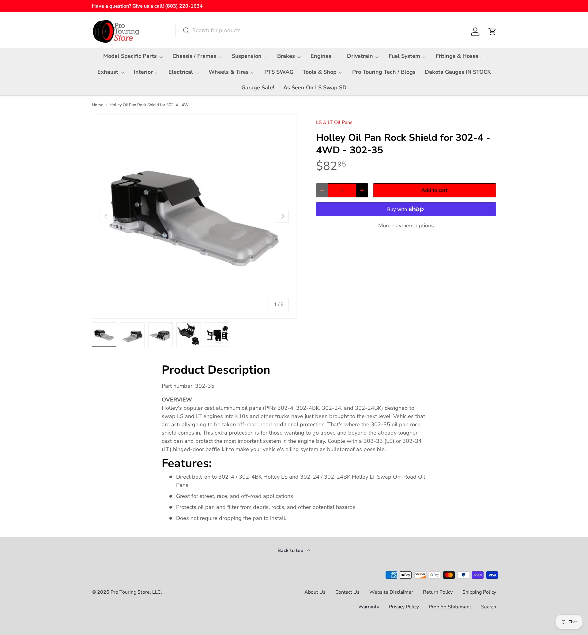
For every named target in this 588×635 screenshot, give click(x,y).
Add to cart (434, 190)
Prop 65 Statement (450, 606)
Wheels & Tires (229, 72)
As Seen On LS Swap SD (315, 87)
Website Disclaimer (391, 592)
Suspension (247, 56)
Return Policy (438, 592)
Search (488, 606)
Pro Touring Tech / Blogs (384, 72)
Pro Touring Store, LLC (136, 592)
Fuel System (404, 56)
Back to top (291, 550)
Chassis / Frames (194, 56)
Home (97, 105)
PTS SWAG (278, 72)
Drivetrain (360, 56)
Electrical (180, 72)
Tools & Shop (320, 72)
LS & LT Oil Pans (334, 122)
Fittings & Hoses (457, 56)
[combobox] (303, 30)
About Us (315, 592)
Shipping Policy (479, 592)
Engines (321, 56)
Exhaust (107, 72)
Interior (143, 72)
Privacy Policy (404, 606)
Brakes (286, 56)
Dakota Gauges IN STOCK (458, 72)
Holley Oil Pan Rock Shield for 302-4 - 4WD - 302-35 (151, 105)
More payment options (406, 225)
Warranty (368, 606)
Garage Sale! (257, 87)
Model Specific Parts (130, 56)
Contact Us (347, 592)
